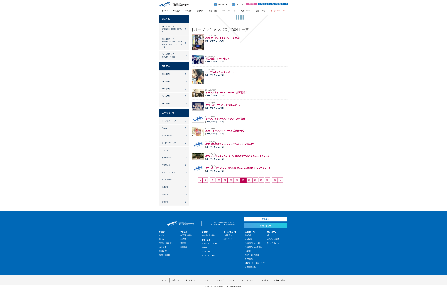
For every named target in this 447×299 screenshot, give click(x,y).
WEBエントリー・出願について (255, 263)
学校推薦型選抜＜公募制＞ (253, 243)
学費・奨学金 (261, 11)
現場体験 (165, 202)
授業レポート (167, 157)
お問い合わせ (222, 4)
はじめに (165, 11)
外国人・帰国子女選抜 (252, 255)
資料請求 (251, 4)
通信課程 (183, 243)
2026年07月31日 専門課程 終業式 (168, 55)
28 (255, 180)
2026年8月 (166, 74)
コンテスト (166, 150)
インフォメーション (169, 121)
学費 (268, 235)
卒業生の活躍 (206, 251)
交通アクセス (240, 4)
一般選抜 (248, 251)
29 (261, 180)
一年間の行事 (228, 235)
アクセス (204, 280)
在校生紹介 (166, 165)
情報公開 (265, 280)
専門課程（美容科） (186, 235)
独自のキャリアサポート (209, 243)
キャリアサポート (168, 180)
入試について (245, 11)
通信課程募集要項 (250, 267)
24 (231, 180)
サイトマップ (219, 280)
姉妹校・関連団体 (164, 255)
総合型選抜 (248, 239)
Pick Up (164, 128)
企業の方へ (176, 280)
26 (243, 180)
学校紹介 (176, 11)
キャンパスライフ (228, 11)
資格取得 (200, 11)
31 (275, 180)
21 (213, 180)
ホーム (164, 280)
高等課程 (183, 239)
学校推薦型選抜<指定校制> (253, 247)
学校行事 (165, 187)
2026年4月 (166, 103)
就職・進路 (213, 11)
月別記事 (166, 66)
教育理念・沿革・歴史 (166, 243)
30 (267, 180)
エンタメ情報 (167, 135)
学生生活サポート (229, 239)
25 (237, 180)
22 (219, 180)
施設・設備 (162, 247)
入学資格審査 (249, 259)
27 (249, 180)
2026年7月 (166, 81)
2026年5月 (166, 96)
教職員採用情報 (279, 280)
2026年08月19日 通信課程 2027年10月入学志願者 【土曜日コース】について (172, 43)
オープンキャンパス (278, 11)
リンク (231, 280)
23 (225, 180)
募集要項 (248, 235)
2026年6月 (166, 89)
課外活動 (165, 194)
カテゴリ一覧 (168, 113)
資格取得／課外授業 (208, 235)
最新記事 (166, 19)
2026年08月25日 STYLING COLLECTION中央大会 (172, 29)
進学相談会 (183, 247)
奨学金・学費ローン (273, 243)
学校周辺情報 (163, 251)
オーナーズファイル (208, 255)
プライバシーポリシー (248, 280)
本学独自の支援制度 (273, 239)
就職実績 (205, 247)
